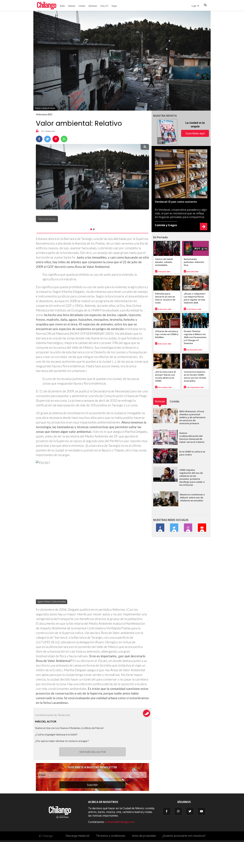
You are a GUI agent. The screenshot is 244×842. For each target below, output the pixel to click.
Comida (82, 6)
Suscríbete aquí (195, 133)
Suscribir (92, 785)
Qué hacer (92, 6)
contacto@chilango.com (119, 822)
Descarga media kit (77, 836)
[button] (39, 183)
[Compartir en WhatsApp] (64, 139)
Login (194, 6)
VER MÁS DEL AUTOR (92, 751)
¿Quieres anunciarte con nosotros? (184, 836)
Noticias (71, 6)
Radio (62, 6)
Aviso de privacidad (144, 836)
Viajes (114, 6)
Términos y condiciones (110, 836)
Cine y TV (104, 6)
